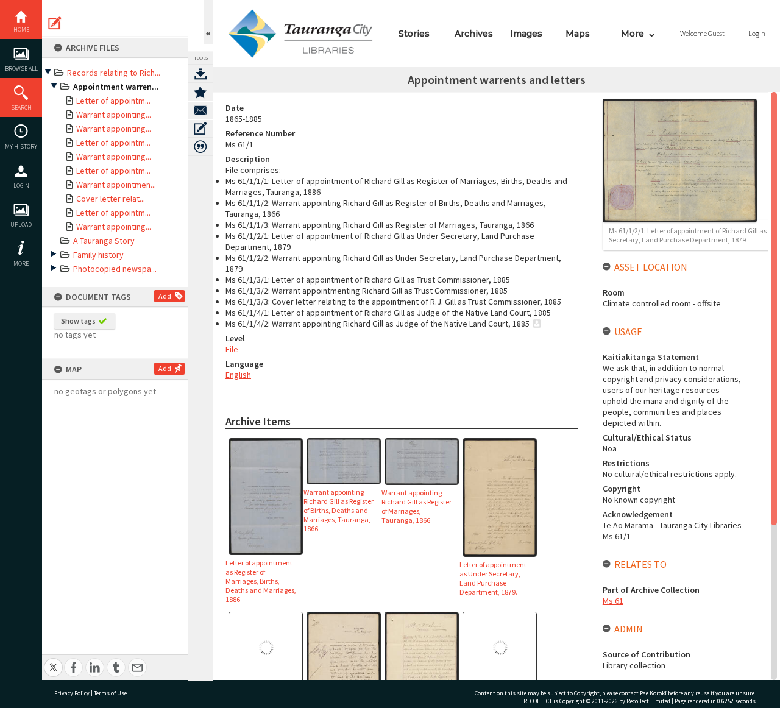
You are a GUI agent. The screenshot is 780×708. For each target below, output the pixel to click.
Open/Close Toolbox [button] (208, 22)
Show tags (78, 320)
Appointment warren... (116, 86)
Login (21, 185)
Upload (21, 224)
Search (21, 108)
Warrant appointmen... (116, 184)
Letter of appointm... (113, 100)
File (231, 349)
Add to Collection (200, 92)
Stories (414, 33)
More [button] (21, 263)
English (238, 374)
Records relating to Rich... (113, 72)
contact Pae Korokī (643, 693)
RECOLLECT (537, 701)
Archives (474, 33)
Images (526, 33)
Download (200, 74)
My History (21, 146)
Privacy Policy (72, 693)
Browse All (21, 69)
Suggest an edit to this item (55, 23)
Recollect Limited (648, 701)
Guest (716, 33)
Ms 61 (613, 600)
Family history (98, 254)
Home (21, 30)
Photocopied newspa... (115, 268)
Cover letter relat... (110, 198)
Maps (578, 33)
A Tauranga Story (104, 240)
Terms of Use (110, 693)
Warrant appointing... (113, 114)
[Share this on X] (53, 661)
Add (164, 295)
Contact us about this (200, 110)
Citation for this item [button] (200, 147)
